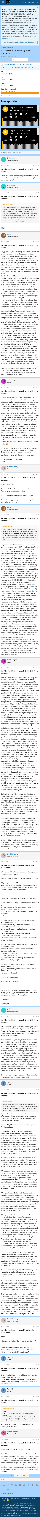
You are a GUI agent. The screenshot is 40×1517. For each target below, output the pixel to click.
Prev (18, 1476)
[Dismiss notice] (37, 8)
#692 (37, 1365)
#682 (37, 193)
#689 (37, 1016)
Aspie (4, 56)
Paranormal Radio (6, 1508)
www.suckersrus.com (9, 909)
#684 (37, 387)
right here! (6, 38)
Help (33, 1498)
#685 (37, 474)
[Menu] (2, 2)
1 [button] (4, 91)
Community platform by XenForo (18, 1504)
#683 (37, 241)
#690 (37, 1090)
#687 (37, 667)
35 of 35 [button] (25, 1476)
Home (3, 1500)
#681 (37, 165)
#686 (37, 515)
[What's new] (37, 2)
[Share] (33, 165)
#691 (37, 1326)
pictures (31, 586)
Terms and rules (15, 1498)
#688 (37, 862)
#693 (37, 1396)
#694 (37, 1439)
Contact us (4, 1498)
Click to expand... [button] (20, 221)
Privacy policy (25, 1498)
